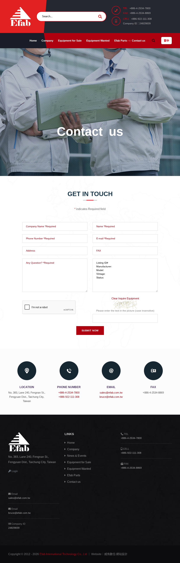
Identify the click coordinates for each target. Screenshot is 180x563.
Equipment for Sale (70, 40)
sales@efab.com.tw (111, 392)
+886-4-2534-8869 (131, 467)
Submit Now (90, 330)
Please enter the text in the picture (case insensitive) (125, 310)
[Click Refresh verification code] (125, 304)
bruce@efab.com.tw (111, 396)
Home (33, 40)
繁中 (166, 40)
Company (47, 40)
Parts (120, 40)
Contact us (138, 40)
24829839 (14, 527)
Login (14, 471)
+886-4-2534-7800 (68, 392)
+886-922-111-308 (69, 396)
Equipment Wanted (98, 40)
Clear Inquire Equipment (125, 298)
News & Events (76, 455)
